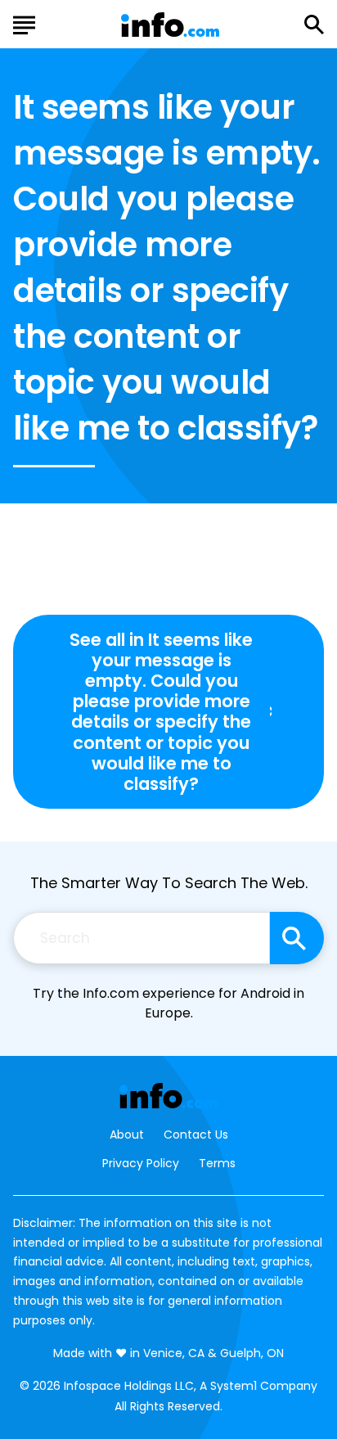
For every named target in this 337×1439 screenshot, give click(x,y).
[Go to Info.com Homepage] (170, 25)
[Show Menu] (24, 23)
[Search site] (297, 938)
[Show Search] (314, 24)
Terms (217, 1163)
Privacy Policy (140, 1163)
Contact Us (196, 1135)
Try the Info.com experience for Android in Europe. (168, 1003)
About (127, 1135)
